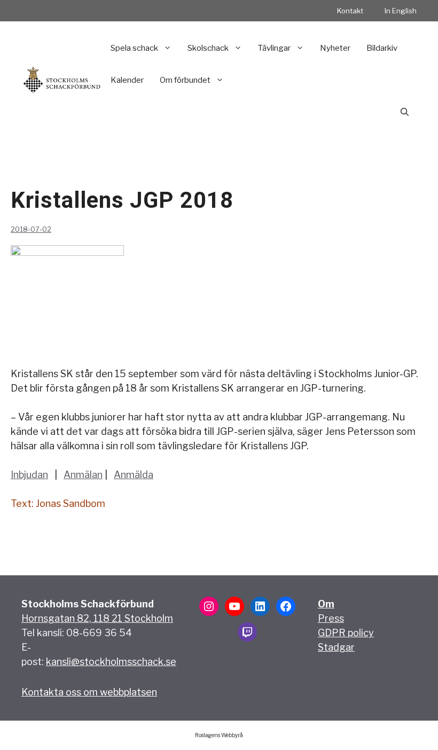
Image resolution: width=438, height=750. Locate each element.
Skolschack (208, 48)
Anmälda (133, 474)
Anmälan (83, 474)
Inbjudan (29, 474)
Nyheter (335, 48)
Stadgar (336, 647)
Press (331, 618)
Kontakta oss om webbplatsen (89, 692)
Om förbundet (185, 80)
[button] (405, 112)
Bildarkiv (381, 48)
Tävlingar (274, 48)
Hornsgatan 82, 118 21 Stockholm (97, 618)
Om (326, 604)
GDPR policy (346, 632)
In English (401, 10)
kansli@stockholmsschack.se (111, 661)
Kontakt (350, 10)
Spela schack (134, 48)
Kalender (127, 80)
